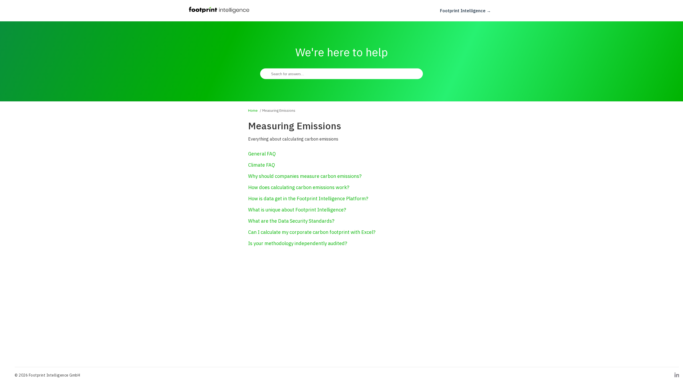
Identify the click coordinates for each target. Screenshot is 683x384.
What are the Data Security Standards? (291, 221)
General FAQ (262, 154)
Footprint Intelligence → (465, 10)
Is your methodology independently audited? (297, 243)
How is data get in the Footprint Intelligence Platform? (308, 198)
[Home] (219, 13)
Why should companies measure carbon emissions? (305, 176)
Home (253, 110)
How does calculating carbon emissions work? (298, 187)
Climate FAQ (261, 165)
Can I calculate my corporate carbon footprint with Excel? (311, 232)
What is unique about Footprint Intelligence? (297, 210)
